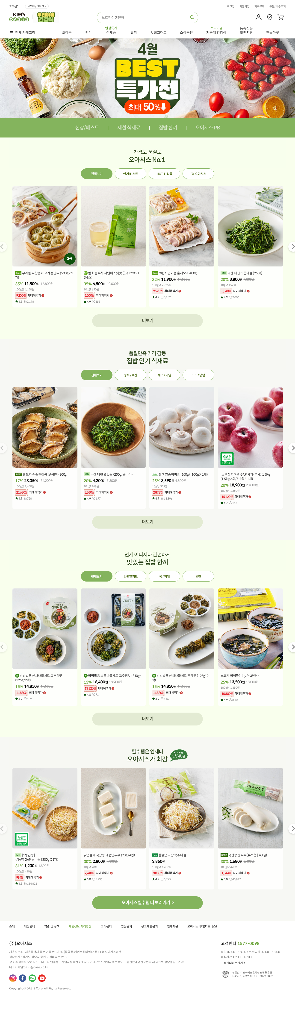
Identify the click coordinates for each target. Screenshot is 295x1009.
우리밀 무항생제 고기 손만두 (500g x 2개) (44, 275)
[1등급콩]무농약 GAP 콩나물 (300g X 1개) (36, 857)
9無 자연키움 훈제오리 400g (177, 273)
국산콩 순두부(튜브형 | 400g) (247, 855)
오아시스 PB (207, 128)
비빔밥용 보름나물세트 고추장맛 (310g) (114, 676)
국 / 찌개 (164, 576)
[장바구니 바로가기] (281, 17)
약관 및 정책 (51, 926)
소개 (12, 926)
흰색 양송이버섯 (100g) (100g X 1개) (183, 474)
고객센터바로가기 (232, 963)
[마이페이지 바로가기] (259, 17)
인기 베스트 (130, 174)
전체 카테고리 (25, 33)
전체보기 (96, 174)
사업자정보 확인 (113, 962)
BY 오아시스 (198, 174)
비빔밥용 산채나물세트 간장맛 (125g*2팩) (180, 678)
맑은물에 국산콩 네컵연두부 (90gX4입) (109, 855)
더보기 (147, 321)
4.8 (93, 694)
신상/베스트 (87, 128)
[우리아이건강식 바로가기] (47, 16)
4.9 (26, 301)
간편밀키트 (131, 576)
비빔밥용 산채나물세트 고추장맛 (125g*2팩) (38, 678)
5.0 (94, 879)
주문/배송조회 (277, 6)
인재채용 (172, 926)
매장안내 (29, 926)
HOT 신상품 (164, 174)
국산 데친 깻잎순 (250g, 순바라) (111, 474)
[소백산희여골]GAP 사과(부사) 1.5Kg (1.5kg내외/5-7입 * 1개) (245, 476)
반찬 (198, 576)
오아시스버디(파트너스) (202, 926)
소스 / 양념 (198, 375)
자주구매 (259, 6)
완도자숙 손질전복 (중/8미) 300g (44, 474)
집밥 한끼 (168, 128)
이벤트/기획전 (36, 6)
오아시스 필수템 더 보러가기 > (147, 903)
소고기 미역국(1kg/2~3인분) (240, 676)
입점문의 (126, 926)
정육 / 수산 (130, 375)
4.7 (230, 503)
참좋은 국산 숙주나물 (172, 855)
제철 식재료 (128, 128)
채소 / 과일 (164, 375)
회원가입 (244, 6)
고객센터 (14, 6)
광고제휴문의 (149, 926)
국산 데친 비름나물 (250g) (244, 273)
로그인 (231, 6)
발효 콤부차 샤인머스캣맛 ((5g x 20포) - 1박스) (112, 275)
